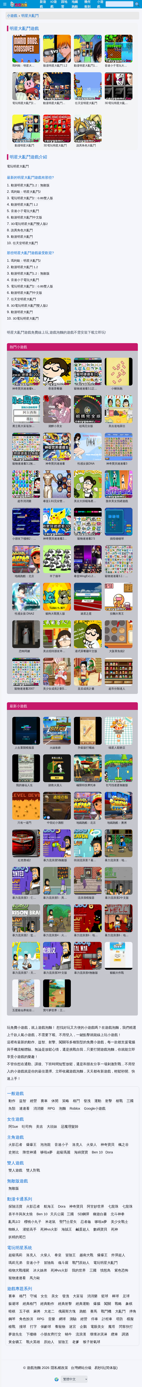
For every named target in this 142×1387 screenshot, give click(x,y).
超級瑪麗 (63, 1152)
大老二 (49, 1311)
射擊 (108, 1101)
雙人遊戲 (15, 1170)
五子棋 (24, 1311)
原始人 (49, 1342)
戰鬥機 (106, 1311)
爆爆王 (31, 1144)
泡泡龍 (45, 1144)
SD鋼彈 (83, 1214)
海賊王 (66, 1229)
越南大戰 (86, 1255)
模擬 (130, 1319)
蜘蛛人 (13, 1229)
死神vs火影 (49, 1229)
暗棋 (11, 1311)
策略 (65, 1101)
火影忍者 (15, 1144)
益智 (22, 1101)
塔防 (119, 1319)
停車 (94, 1319)
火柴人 (91, 1144)
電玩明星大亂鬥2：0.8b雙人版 (32, 198)
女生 (44, 1296)
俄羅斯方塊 (67, 1311)
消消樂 (38, 1108)
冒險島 (49, 1263)
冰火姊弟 (40, 1270)
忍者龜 (86, 1222)
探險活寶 (15, 1206)
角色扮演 (26, 1319)
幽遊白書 (100, 1214)
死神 (114, 1229)
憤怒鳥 (105, 1270)
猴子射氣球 (91, 1342)
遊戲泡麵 (34, 1368)
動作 (11, 1101)
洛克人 (77, 1144)
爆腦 (96, 1304)
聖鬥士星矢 (68, 1222)
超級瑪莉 (15, 1255)
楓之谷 (123, 1144)
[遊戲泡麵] (18, 4)
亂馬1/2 (14, 1222)
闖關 (107, 1304)
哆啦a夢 (46, 1152)
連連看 (24, 1108)
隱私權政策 (59, 1368)
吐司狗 (27, 1126)
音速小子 (61, 1144)
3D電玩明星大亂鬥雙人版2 (29, 224)
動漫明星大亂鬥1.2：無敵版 (30, 185)
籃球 (104, 1296)
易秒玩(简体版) (106, 1368)
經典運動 (83, 1304)
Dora (109, 1152)
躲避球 (13, 1304)
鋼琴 (11, 1319)
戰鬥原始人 (81, 1263)
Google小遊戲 (94, 1108)
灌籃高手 (30, 1229)
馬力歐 (35, 1278)
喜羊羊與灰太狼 (20, 1214)
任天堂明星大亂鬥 (25, 243)
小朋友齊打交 (50, 1334)
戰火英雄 (33, 1342)
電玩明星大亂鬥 (105, 1263)
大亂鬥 (120, 1311)
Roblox (75, 1108)
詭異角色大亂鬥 (22, 230)
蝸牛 (68, 1334)
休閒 (54, 1101)
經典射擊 (65, 1304)
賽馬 (93, 1311)
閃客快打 (126, 1326)
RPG (51, 1108)
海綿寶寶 (81, 1152)
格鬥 (76, 1101)
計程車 (107, 1319)
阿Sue (13, 1126)
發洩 (87, 1101)
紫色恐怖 (121, 1270)
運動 (97, 1101)
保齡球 (46, 1326)
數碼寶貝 (100, 1229)
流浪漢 (81, 1334)
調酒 (125, 1334)
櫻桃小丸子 (32, 1222)
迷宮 (72, 1326)
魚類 (11, 1108)
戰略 (118, 1304)
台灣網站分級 (81, 1368)
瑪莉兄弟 (15, 1263)
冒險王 (70, 1255)
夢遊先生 (15, 1334)
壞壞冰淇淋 (98, 1334)
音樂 (51, 1319)
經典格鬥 (30, 1304)
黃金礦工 (15, 1342)
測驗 (73, 1319)
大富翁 (78, 1296)
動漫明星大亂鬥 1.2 (24, 204)
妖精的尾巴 (17, 1237)
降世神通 (30, 1152)
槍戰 (119, 1101)
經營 (33, 1101)
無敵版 (13, 1188)
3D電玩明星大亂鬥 (26, 318)
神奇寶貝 (107, 1144)
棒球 (115, 1296)
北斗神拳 (118, 1214)
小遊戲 (12, 16)
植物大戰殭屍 (18, 1270)
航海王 (49, 1206)
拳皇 (58, 1255)
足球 (126, 1296)
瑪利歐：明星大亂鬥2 (26, 191)
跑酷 (82, 1311)
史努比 (13, 1152)
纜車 (114, 1334)
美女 (54, 1296)
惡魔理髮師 (69, 1126)
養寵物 (60, 1326)
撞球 (22, 1326)
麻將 (36, 1311)
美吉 (39, 1126)
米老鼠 (50, 1222)
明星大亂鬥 (30, 16)
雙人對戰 (33, 1170)
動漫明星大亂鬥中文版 (26, 217)
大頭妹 (52, 1126)
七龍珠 (113, 1206)
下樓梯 (31, 1334)
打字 (33, 1326)
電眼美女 (97, 1326)
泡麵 (62, 1108)
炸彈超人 (118, 1255)
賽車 (44, 1101)
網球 (62, 1319)
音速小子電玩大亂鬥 (25, 211)
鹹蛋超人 (83, 1229)
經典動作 (47, 1304)
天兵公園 (57, 1214)
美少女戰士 (119, 1222)
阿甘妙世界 (95, 1206)
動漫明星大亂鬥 (22, 236)
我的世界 (79, 1270)
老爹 (75, 1342)
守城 (33, 1296)
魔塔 (111, 1326)
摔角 (132, 1311)
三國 (130, 1101)
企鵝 (83, 1326)
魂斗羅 (63, 1263)
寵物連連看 (17, 1278)
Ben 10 (97, 1152)
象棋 (129, 1304)
